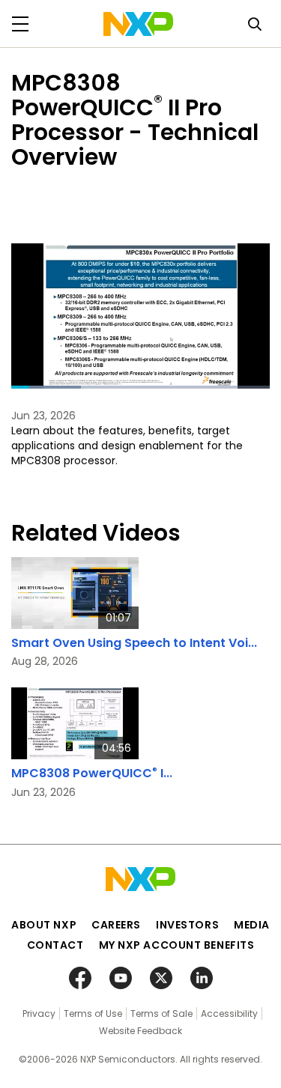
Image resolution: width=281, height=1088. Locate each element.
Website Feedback (140, 1030)
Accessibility (229, 1013)
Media (252, 924)
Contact (55, 944)
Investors (187, 924)
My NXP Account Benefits (177, 944)
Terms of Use (93, 1013)
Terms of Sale (161, 1013)
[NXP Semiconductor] (138, 24)
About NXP (43, 924)
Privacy (38, 1013)
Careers (116, 924)
